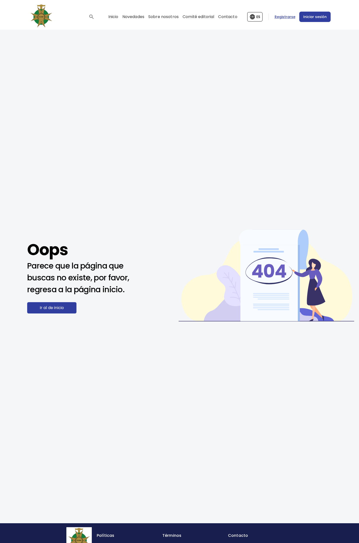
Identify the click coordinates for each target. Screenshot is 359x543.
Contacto (227, 17)
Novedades (133, 17)
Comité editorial (198, 17)
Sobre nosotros (163, 17)
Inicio (113, 17)
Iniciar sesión (315, 16)
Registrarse (285, 16)
